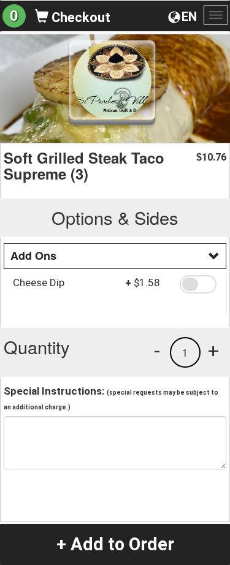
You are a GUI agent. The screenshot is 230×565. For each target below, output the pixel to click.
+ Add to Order (115, 544)
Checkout (79, 17)
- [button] (157, 350)
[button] (198, 284)
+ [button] (213, 350)
